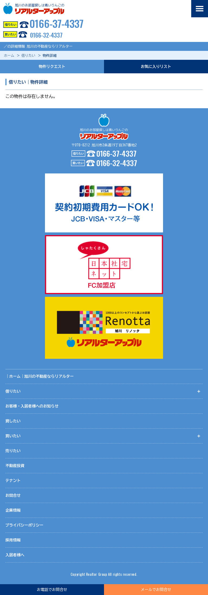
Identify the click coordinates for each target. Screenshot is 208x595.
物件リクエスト (52, 66)
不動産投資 (14, 466)
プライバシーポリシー (24, 525)
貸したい (13, 421)
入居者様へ (14, 555)
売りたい (13, 451)
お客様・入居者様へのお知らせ (31, 406)
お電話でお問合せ (52, 589)
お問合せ (13, 495)
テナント (13, 480)
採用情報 (13, 540)
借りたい (28, 55)
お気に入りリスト (156, 66)
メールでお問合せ (156, 589)
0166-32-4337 (46, 35)
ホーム (9, 55)
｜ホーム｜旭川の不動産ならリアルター (39, 376)
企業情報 (13, 510)
